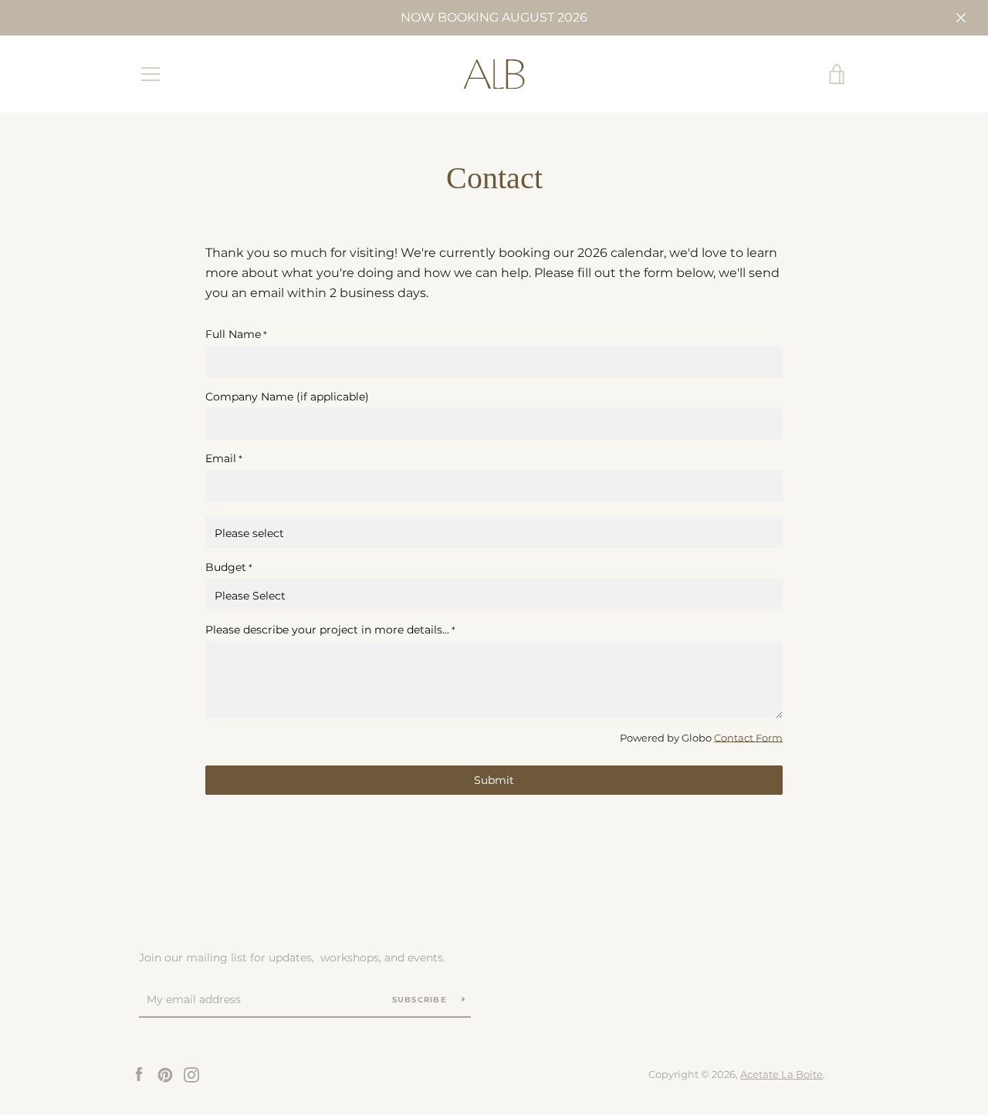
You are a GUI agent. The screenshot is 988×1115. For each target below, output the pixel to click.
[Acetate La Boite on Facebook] (139, 1073)
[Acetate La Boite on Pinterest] (165, 1073)
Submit (494, 780)
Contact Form (748, 738)
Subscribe (421, 1000)
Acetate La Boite (781, 1074)
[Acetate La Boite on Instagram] (191, 1073)
